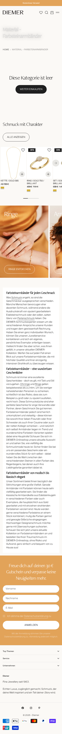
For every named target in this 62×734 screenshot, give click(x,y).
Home (6, 49)
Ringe (38, 384)
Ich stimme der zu (29, 616)
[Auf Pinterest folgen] (39, 708)
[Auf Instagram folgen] (31, 708)
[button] (41, 12)
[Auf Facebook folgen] (22, 708)
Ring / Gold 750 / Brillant (35, 182)
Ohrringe (25, 384)
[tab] (23, 124)
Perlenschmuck (26, 318)
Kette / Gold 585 (10, 181)
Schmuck (16, 298)
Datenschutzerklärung (36, 616)
